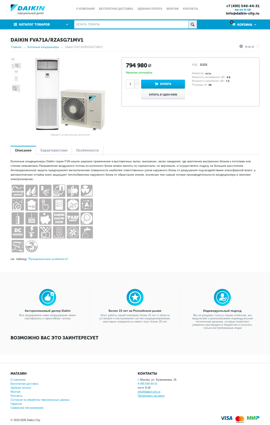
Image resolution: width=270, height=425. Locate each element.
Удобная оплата (21, 387)
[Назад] (241, 47)
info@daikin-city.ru (242, 13)
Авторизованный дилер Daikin (48, 310)
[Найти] (193, 24)
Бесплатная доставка (24, 383)
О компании (18, 379)
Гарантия (16, 403)
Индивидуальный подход (222, 310)
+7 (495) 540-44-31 (242, 6)
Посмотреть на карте (151, 395)
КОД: (195, 64)
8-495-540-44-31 (147, 383)
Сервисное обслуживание (27, 407)
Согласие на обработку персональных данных (40, 399)
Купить (165, 84)
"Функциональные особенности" (48, 259)
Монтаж (15, 391)
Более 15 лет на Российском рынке (135, 310)
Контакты (16, 395)
